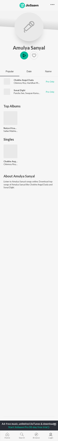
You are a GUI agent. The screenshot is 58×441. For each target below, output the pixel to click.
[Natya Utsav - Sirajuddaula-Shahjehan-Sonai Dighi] (10, 118)
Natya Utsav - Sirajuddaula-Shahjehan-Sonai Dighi (10, 128)
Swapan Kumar (32, 93)
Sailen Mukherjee (11, 131)
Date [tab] (29, 71)
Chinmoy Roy (20, 83)
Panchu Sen (19, 93)
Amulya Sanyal (29, 47)
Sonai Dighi (19, 90)
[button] (34, 55)
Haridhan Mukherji (35, 83)
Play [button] (24, 55)
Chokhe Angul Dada (24, 80)
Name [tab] (48, 71)
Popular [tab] (10, 71)
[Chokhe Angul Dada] (10, 151)
